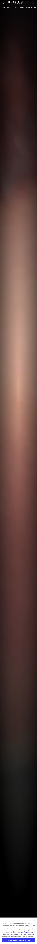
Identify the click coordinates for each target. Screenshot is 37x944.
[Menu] (4, 3)
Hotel (22, 7)
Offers (15, 7)
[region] (18, 930)
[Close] (34, 920)
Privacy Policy (25, 933)
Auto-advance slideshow (13, 15)
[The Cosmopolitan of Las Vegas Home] (18, 2)
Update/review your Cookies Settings (18, 940)
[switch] (5, 15)
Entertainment (31, 7)
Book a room (6, 7)
